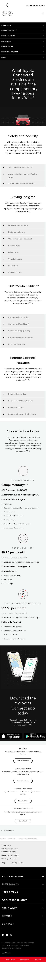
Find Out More (23, 801)
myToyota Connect (9, 52)
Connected (6, 25)
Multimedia (6, 41)
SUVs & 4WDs (10, 884)
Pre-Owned (10, 908)
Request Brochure (23, 760)
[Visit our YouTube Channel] (7, 935)
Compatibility (7, 46)
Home (2, 838)
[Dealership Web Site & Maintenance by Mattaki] (6, 952)
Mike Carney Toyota (35, 5)
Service (7, 915)
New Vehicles (11, 838)
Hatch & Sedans (12, 876)
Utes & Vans (10, 892)
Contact (8, 923)
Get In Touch (23, 821)
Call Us (4, 12)
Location (10, 12)
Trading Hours (16, 862)
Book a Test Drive (23, 781)
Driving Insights (8, 36)
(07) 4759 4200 (13, 855)
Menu (43, 12)
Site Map (15, 945)
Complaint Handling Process (11, 948)
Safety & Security (9, 30)
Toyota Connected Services (27, 838)
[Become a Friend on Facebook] (3, 935)
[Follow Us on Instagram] (11, 935)
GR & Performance (14, 900)
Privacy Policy (24, 945)
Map (3, 862)
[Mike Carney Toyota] (5, 5)
